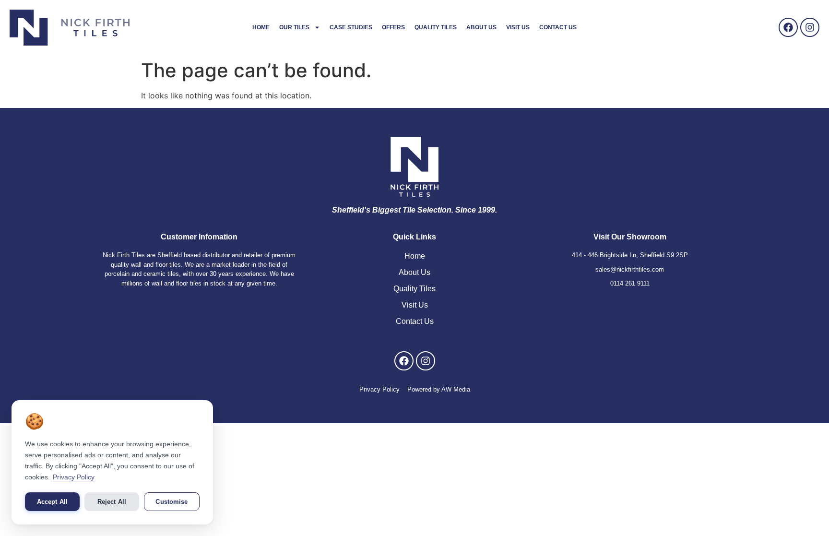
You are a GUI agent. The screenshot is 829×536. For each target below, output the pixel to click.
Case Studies (351, 27)
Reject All (111, 501)
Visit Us (518, 27)
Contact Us (558, 27)
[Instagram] (809, 27)
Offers (393, 27)
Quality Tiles (435, 27)
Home (261, 27)
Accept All (52, 501)
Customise (171, 501)
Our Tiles (294, 27)
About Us (481, 27)
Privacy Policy (74, 477)
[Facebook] (788, 27)
